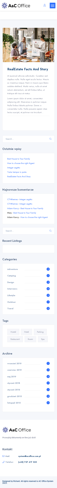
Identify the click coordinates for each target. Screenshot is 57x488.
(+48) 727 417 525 (27, 462)
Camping (11, 275)
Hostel (13, 331)
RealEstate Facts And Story (27, 69)
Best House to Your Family (18, 158)
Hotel (26, 331)
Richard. (16, 481)
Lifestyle (11, 295)
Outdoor (11, 302)
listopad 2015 (14, 402)
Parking (40, 331)
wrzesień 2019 (14, 363)
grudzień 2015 (14, 396)
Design (10, 282)
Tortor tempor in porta (16, 172)
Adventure (12, 269)
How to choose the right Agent (20, 163)
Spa (42, 339)
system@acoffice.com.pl (29, 456)
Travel (10, 308)
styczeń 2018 (13, 383)
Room (30, 339)
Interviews (12, 288)
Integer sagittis (13, 167)
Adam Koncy (13, 208)
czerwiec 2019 (14, 369)
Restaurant (15, 339)
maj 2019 (11, 376)
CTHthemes (12, 199)
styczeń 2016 (13, 389)
